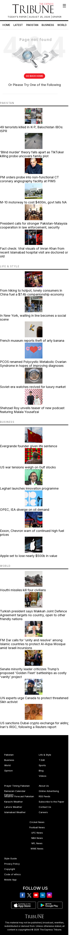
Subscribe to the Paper (51, 801)
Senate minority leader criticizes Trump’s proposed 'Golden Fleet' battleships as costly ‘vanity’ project (33, 673)
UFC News (37, 832)
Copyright (9, 869)
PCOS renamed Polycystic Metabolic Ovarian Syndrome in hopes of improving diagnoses (33, 363)
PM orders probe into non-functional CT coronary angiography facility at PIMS (29, 179)
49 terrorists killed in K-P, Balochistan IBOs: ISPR (31, 129)
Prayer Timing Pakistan (17, 785)
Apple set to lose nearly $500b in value (28, 556)
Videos (42, 775)
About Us (44, 785)
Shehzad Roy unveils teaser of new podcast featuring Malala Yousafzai (32, 410)
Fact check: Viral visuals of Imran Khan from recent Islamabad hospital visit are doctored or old (34, 252)
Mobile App (10, 879)
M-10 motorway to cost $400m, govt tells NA (33, 202)
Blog (41, 770)
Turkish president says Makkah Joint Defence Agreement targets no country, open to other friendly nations (33, 615)
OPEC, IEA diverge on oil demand (24, 509)
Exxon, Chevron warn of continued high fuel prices (32, 532)
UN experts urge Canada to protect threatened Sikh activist (34, 700)
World (62, 24)
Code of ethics (12, 874)
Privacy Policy (12, 863)
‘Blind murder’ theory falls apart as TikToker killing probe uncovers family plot (32, 154)
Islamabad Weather (15, 812)
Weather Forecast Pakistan (19, 796)
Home (6, 24)
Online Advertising (49, 791)
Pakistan (32, 24)
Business (48, 24)
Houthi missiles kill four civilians (23, 590)
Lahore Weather (13, 807)
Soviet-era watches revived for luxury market (33, 387)
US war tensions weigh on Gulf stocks (28, 467)
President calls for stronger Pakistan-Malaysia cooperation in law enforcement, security (33, 225)
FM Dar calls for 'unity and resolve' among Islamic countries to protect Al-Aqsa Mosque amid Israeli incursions (32, 644)
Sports (42, 765)
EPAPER (57, 17)
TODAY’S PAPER (17, 17)
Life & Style (45, 754)
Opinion (8, 770)
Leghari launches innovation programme (29, 488)
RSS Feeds (44, 796)
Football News (37, 827)
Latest (18, 24)
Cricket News (37, 822)
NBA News (37, 838)
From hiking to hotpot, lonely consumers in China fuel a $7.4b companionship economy (32, 292)
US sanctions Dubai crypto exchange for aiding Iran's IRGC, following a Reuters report (34, 725)
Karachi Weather (13, 801)
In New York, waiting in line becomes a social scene (33, 317)
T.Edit (42, 760)
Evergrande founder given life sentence (28, 446)
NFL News (36, 843)
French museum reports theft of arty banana (32, 340)
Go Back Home (34, 76)
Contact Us (45, 807)
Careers (43, 812)
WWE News (37, 848)
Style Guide (10, 858)
